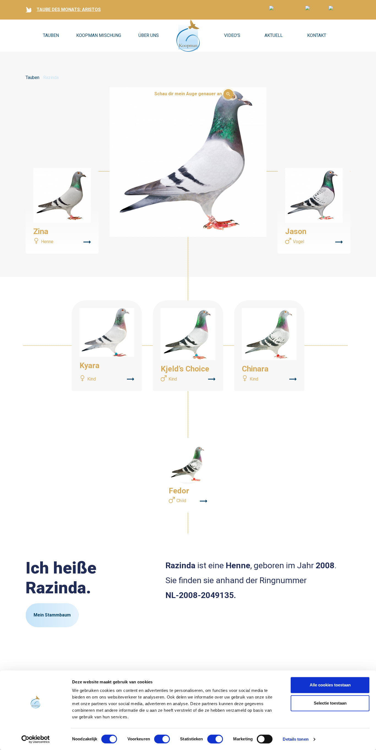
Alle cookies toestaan (330, 685)
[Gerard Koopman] (188, 36)
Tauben (51, 35)
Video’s (232, 35)
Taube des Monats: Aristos (69, 9)
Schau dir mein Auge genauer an (188, 93)
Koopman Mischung (98, 35)
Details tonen (295, 739)
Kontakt (316, 35)
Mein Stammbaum (52, 615)
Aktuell (274, 35)
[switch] (162, 739)
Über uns (148, 35)
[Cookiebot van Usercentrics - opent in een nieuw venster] (36, 739)
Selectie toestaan (330, 703)
